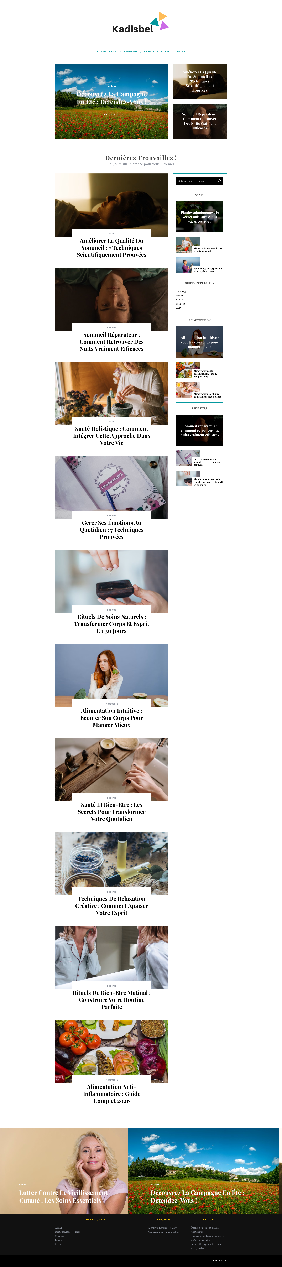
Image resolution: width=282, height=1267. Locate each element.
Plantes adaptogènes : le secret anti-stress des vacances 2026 (200, 216)
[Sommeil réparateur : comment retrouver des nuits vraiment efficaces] (111, 299)
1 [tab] (156, 99)
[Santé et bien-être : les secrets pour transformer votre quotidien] (111, 769)
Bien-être (111, 328)
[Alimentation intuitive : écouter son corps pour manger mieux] (111, 675)
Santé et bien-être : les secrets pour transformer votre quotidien (112, 811)
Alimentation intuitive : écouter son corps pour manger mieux (111, 717)
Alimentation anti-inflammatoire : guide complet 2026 (111, 1093)
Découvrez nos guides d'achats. (163, 1232)
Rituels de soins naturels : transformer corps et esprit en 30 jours (111, 623)
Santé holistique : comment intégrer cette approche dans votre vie (111, 435)
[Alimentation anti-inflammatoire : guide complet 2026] (111, 1051)
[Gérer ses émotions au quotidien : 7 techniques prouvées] (111, 487)
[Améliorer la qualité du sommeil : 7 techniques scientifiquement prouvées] (111, 205)
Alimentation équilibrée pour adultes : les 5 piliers (207, 395)
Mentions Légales (63, 1231)
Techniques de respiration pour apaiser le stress (208, 270)
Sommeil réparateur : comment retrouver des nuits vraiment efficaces (111, 341)
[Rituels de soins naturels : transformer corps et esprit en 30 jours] (111, 581)
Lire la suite (111, 118)
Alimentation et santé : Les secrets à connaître (208, 250)
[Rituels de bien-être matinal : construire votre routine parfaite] (111, 957)
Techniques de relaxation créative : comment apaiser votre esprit (111, 905)
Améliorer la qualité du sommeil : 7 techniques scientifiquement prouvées (111, 247)
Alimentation (112, 704)
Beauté (111, 82)
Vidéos (76, 1231)
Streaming (181, 291)
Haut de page (216, 1261)
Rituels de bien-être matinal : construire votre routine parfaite (112, 999)
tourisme (180, 299)
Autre (111, 234)
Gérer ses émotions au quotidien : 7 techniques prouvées (112, 529)
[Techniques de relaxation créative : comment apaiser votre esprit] (111, 863)
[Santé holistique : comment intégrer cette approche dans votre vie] (111, 393)
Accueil (58, 1227)
